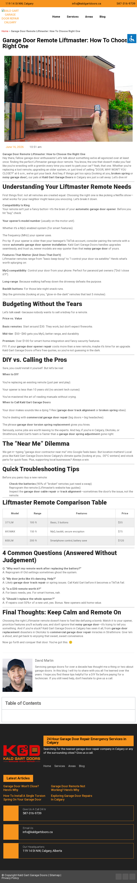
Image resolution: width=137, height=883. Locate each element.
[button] (131, 703)
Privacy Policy (10, 878)
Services (73, 16)
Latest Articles (18, 778)
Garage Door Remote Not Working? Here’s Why (68, 788)
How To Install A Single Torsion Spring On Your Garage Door (24, 797)
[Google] (132, 877)
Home (56, 16)
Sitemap (54, 875)
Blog (102, 16)
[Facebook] (119, 877)
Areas (89, 16)
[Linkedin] (125, 877)
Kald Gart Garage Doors (33, 875)
